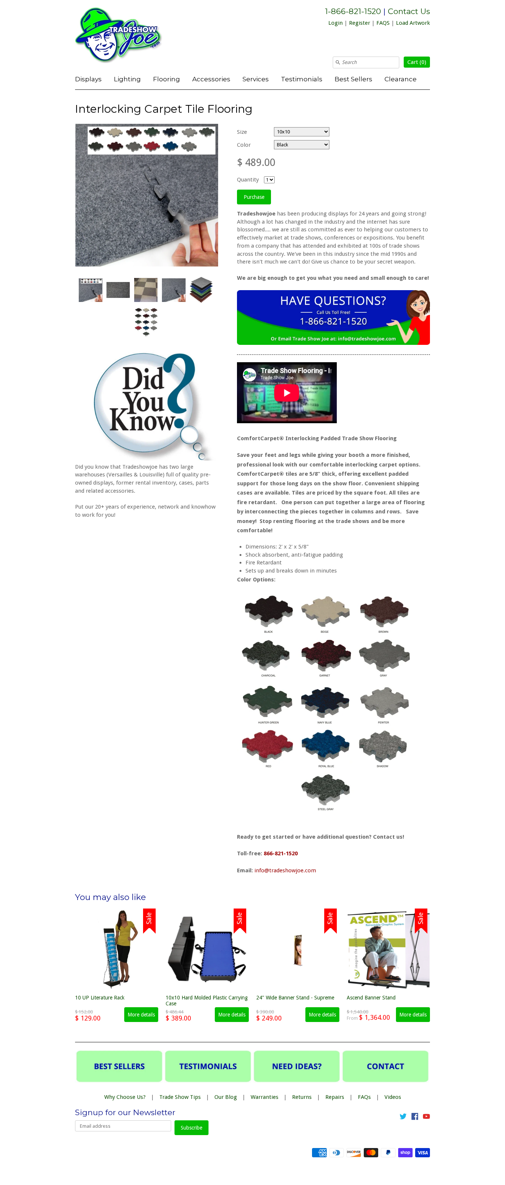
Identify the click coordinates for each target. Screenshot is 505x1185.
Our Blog (225, 1097)
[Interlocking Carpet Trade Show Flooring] (173, 290)
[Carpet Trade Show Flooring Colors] (145, 322)
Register (359, 23)
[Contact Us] (333, 343)
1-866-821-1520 (353, 11)
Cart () (416, 62)
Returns (302, 1097)
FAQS (383, 23)
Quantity (248, 179)
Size (242, 132)
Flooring (166, 79)
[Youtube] (426, 1118)
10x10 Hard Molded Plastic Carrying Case (207, 1000)
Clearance (400, 79)
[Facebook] (414, 1118)
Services (256, 79)
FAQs (364, 1097)
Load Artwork (413, 23)
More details (141, 1015)
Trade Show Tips (180, 1097)
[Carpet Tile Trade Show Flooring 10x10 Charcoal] (201, 290)
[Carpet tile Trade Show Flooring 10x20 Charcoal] (145, 290)
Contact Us (409, 11)
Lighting (127, 79)
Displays (88, 79)
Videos (392, 1097)
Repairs (334, 1097)
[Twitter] (403, 1118)
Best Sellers (353, 79)
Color (244, 145)
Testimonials (301, 79)
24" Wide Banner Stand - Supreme (295, 998)
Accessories (211, 79)
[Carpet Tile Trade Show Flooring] (90, 290)
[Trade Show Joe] (130, 36)
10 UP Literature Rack (100, 998)
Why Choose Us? (125, 1097)
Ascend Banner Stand (371, 998)
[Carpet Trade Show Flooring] (118, 290)
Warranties (264, 1097)
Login (335, 23)
